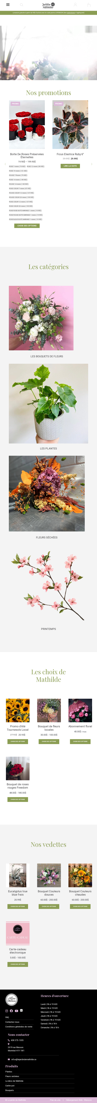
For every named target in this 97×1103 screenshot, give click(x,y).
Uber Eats (21, 1011)
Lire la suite (26, 166)
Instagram (6, 1010)
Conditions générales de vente (18, 1026)
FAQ (7, 1017)
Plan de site (55, 1100)
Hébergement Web (74, 1100)
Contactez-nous (12, 1022)
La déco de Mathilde (14, 1081)
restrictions (71, 13)
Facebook (11, 1010)
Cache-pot (9, 1085)
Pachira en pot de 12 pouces (70, 156)
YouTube (16, 1010)
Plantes (8, 1071)
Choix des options (70, 177)
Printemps (48, 629)
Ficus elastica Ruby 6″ (27, 154)
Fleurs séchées (46, 537)
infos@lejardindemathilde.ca (23, 1059)
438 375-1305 (17, 1040)
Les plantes (48, 448)
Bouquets (9, 1090)
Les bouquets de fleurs (47, 356)
